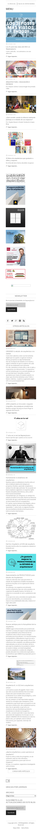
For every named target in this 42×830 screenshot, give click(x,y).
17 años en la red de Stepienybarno (18, 435)
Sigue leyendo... (13, 56)
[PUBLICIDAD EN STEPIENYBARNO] (15, 178)
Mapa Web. (16, 828)
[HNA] (15, 256)
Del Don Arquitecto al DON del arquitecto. (20, 544)
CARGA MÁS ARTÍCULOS (21, 771)
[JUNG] (15, 217)
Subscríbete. (25, 828)
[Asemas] (21, 1)
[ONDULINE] (15, 274)
